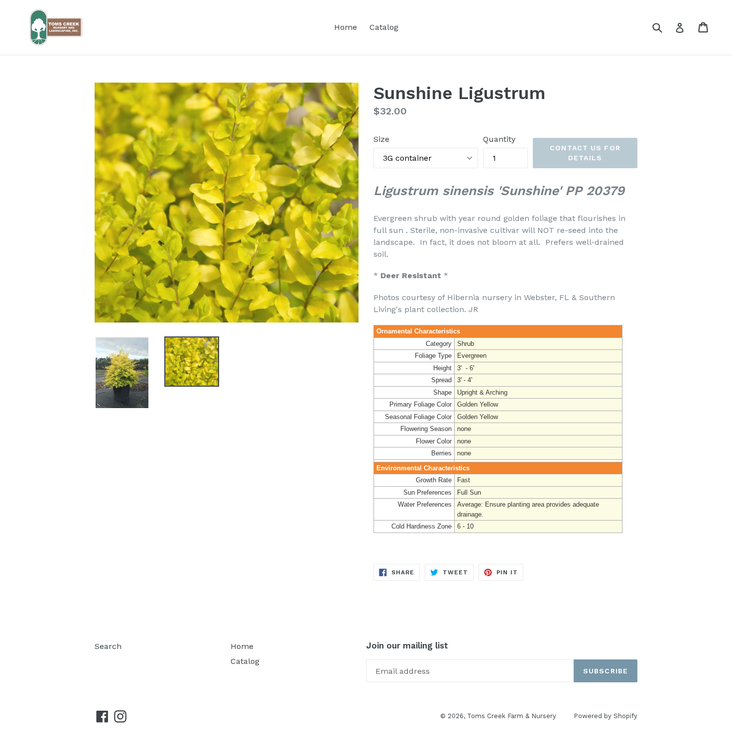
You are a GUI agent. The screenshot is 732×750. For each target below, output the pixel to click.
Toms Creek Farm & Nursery (511, 716)
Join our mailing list (407, 645)
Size (381, 139)
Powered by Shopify (605, 716)
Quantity (499, 139)
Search (108, 646)
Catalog (383, 27)
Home (345, 27)
